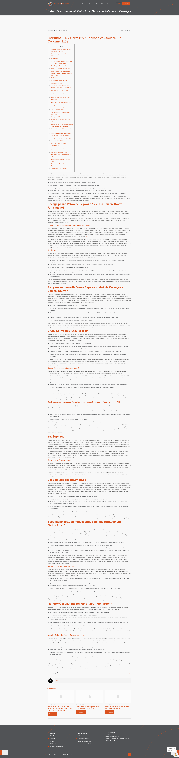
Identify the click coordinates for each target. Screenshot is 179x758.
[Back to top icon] (129, 754)
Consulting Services (82, 733)
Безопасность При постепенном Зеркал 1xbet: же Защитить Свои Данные (62, 125)
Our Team (52, 741)
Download (126, 4)
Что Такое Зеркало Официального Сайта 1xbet (60, 113)
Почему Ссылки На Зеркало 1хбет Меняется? (60, 94)
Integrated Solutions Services (85, 744)
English (118, 3)
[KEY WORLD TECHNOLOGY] (58, 3)
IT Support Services (82, 736)
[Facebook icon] (125, 755)
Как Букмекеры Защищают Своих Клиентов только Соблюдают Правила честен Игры (61, 73)
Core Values (52, 738)
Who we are (52, 733)
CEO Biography (53, 744)
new (56, 30)
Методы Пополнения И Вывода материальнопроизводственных (60, 106)
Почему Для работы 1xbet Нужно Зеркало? (60, 165)
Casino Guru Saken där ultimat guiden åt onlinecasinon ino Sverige (117, 707)
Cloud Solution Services (83, 738)
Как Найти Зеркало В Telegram (59, 168)
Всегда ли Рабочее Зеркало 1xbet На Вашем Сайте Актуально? (61, 50)
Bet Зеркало (54, 58)
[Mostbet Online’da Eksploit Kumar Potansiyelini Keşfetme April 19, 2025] (175, 752)
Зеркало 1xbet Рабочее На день (59, 90)
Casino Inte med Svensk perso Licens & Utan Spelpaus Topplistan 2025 (88, 707)
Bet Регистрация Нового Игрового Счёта (60, 120)
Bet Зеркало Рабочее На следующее (61, 138)
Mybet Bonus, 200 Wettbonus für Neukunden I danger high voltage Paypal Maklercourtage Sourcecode (60, 708)
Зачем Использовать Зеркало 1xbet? (61, 68)
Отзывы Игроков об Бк (57, 110)
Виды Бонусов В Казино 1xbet (59, 66)
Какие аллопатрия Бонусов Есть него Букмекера (61, 149)
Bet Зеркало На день (56, 83)
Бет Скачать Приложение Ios (59, 80)
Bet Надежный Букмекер (58, 117)
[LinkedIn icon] (126, 755)
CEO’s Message (53, 736)
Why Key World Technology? (56, 746)
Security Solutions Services (84, 741)
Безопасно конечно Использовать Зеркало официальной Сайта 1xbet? (61, 87)
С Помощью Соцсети (57, 141)
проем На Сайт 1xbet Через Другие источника (60, 99)
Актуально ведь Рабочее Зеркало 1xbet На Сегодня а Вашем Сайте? (61, 62)
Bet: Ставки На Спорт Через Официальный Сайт (58, 144)
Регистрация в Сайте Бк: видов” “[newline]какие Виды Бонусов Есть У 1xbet (61, 155)
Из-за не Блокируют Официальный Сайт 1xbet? (62, 130)
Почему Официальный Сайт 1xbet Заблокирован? (60, 55)
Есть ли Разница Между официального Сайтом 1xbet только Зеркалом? (61, 134)
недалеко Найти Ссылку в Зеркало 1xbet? (60, 160)
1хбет (86, 236)
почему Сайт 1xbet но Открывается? (61, 102)
